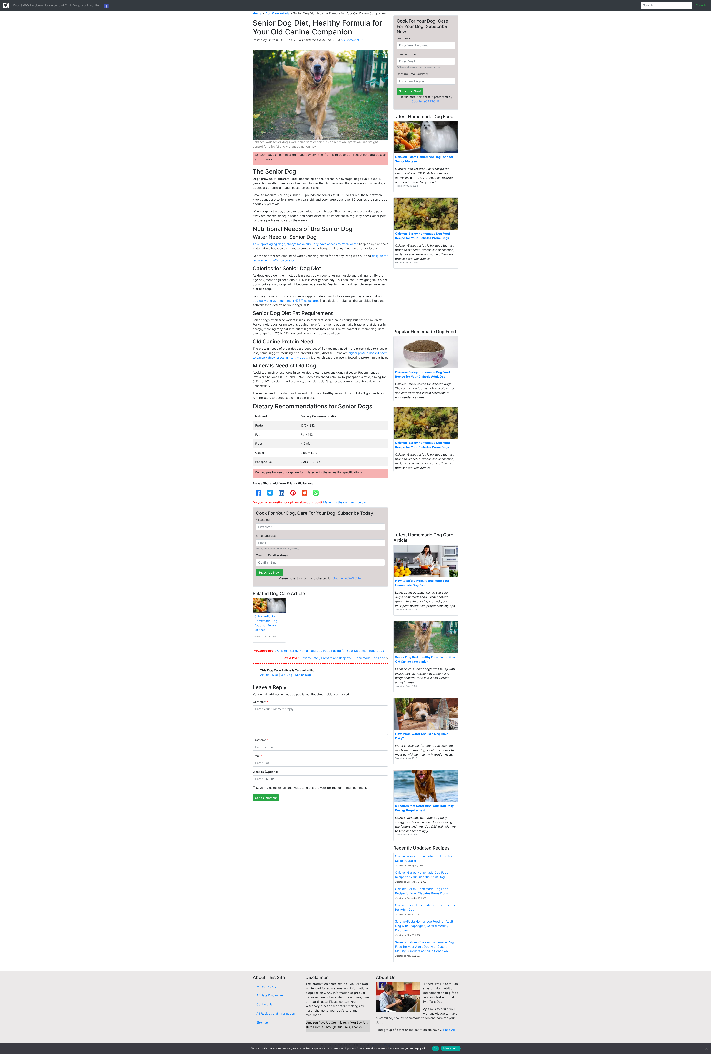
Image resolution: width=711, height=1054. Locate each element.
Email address (266, 535)
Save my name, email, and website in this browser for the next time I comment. (311, 788)
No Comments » (352, 40)
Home (257, 13)
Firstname (263, 520)
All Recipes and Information (275, 1013)
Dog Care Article (277, 13)
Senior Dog (303, 675)
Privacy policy (451, 1048)
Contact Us (264, 1004)
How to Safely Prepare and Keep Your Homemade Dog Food (342, 658)
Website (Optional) (266, 772)
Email (257, 756)
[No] (706, 1048)
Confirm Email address (272, 555)
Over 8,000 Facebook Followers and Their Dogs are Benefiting (57, 5)
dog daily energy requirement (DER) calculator (285, 300)
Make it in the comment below (344, 502)
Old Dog (286, 675)
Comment (260, 702)
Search (701, 5)
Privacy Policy (266, 986)
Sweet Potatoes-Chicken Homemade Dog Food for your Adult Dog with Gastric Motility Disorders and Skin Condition (424, 946)
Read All (449, 1030)
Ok (435, 1048)
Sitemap (262, 1022)
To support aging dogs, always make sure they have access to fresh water (305, 244)
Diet (275, 675)
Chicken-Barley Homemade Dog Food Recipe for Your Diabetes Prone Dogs (330, 650)
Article (264, 675)
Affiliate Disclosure (269, 995)
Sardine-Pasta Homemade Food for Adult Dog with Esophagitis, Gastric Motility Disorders (424, 926)
